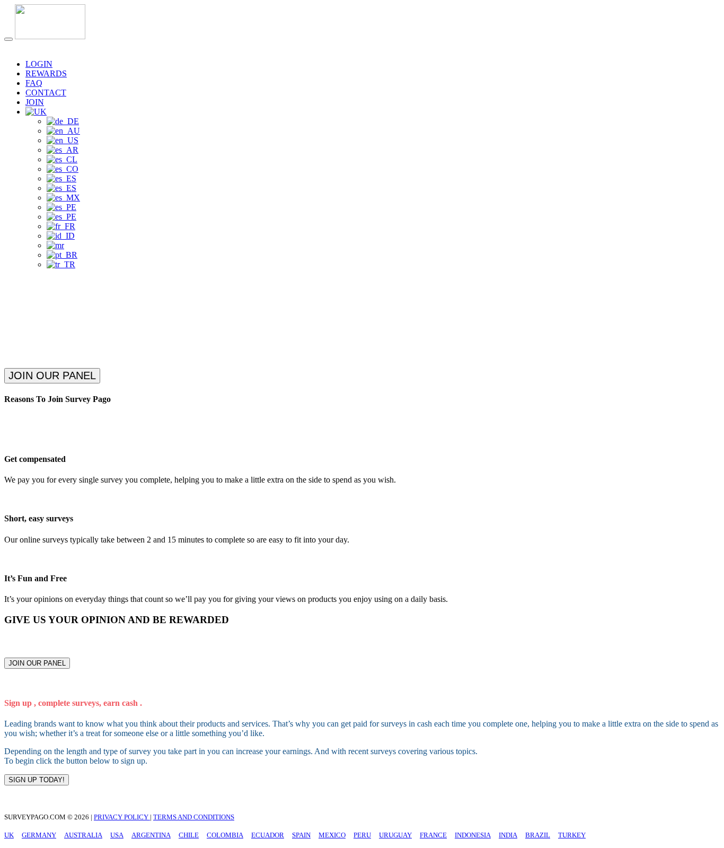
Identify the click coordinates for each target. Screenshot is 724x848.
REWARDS (46, 73)
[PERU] (61, 207)
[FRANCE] (61, 226)
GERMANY (39, 835)
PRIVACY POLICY (122, 817)
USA (116, 835)
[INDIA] (55, 245)
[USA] (62, 140)
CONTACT (45, 92)
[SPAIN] (61, 188)
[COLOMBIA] (62, 168)
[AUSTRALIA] (63, 130)
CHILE (189, 835)
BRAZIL (537, 835)
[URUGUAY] (61, 216)
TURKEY (572, 835)
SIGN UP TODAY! (36, 780)
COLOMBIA (225, 835)
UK (9, 835)
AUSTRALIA (83, 835)
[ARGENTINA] (62, 149)
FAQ (33, 83)
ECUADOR (267, 835)
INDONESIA (473, 835)
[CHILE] (62, 159)
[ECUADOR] (61, 178)
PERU (362, 835)
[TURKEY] (61, 264)
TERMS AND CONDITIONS (193, 817)
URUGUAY (395, 835)
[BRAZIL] (62, 254)
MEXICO (332, 835)
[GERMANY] (63, 121)
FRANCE (433, 835)
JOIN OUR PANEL (52, 375)
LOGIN (38, 63)
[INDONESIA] (61, 235)
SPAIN (301, 835)
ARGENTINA (151, 835)
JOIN (34, 102)
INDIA (508, 835)
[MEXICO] (63, 197)
